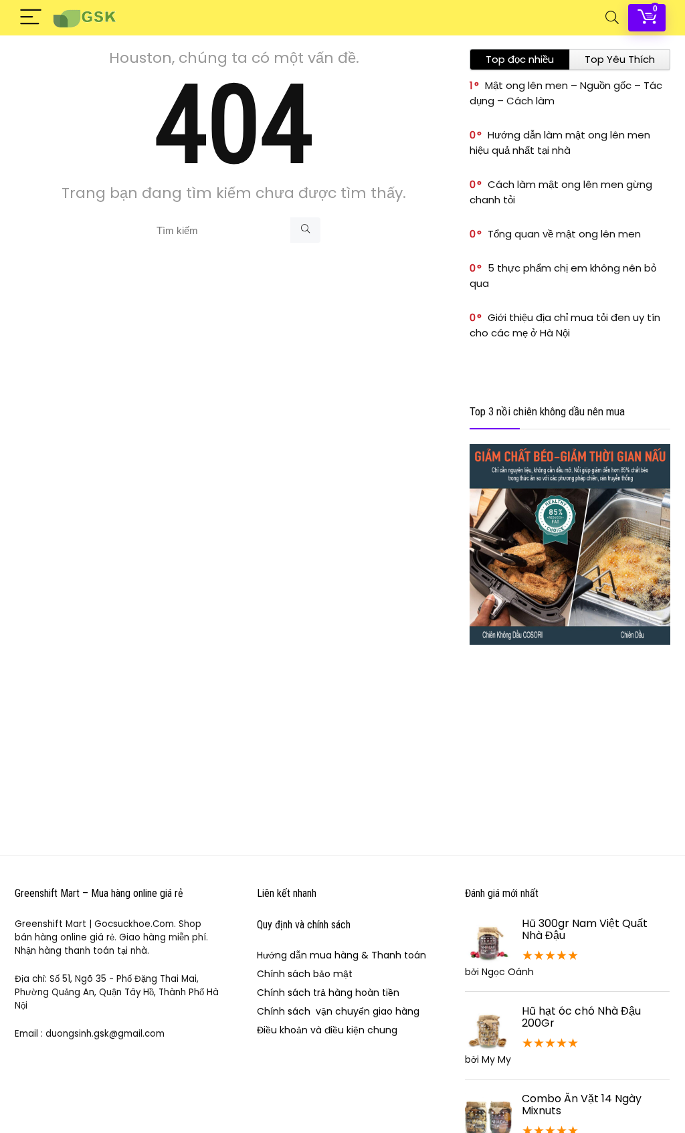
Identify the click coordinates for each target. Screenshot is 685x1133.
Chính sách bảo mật (305, 974)
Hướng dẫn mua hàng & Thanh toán (341, 955)
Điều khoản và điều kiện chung (327, 1030)
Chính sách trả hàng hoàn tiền (328, 992)
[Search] (612, 17)
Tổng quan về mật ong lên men (564, 234)
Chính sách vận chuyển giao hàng (338, 1011)
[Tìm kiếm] (305, 230)
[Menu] (31, 17)
